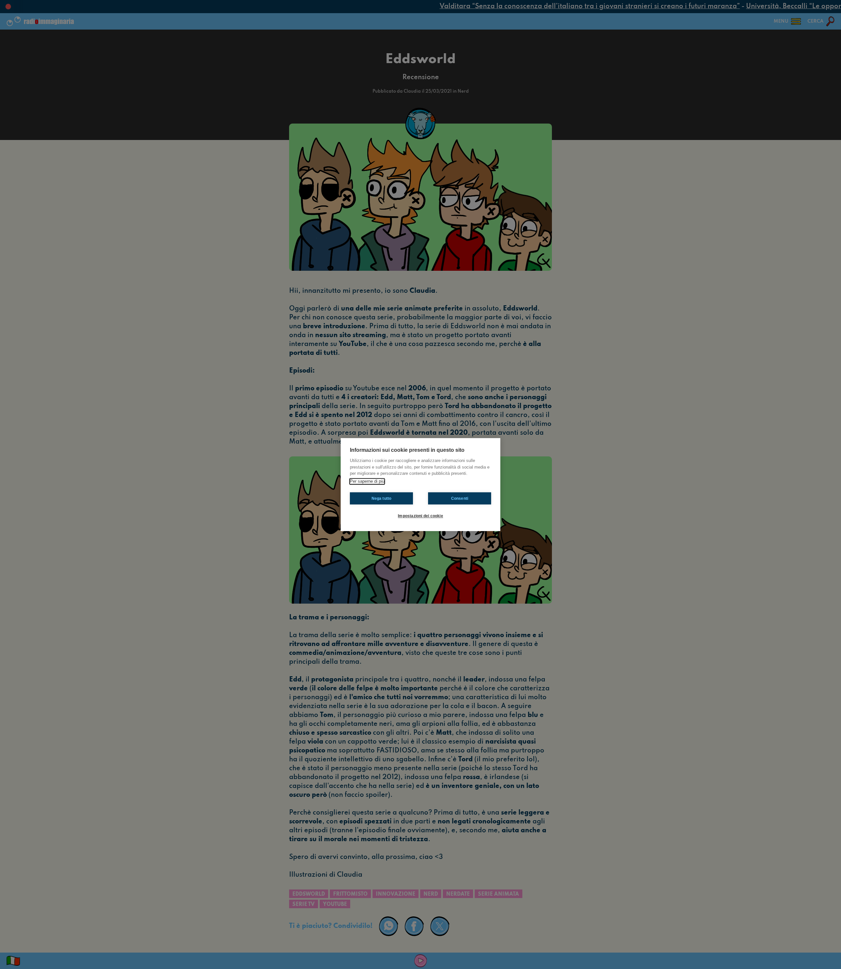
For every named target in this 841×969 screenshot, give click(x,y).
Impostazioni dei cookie (420, 516)
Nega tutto (382, 498)
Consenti (459, 498)
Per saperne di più (367, 481)
